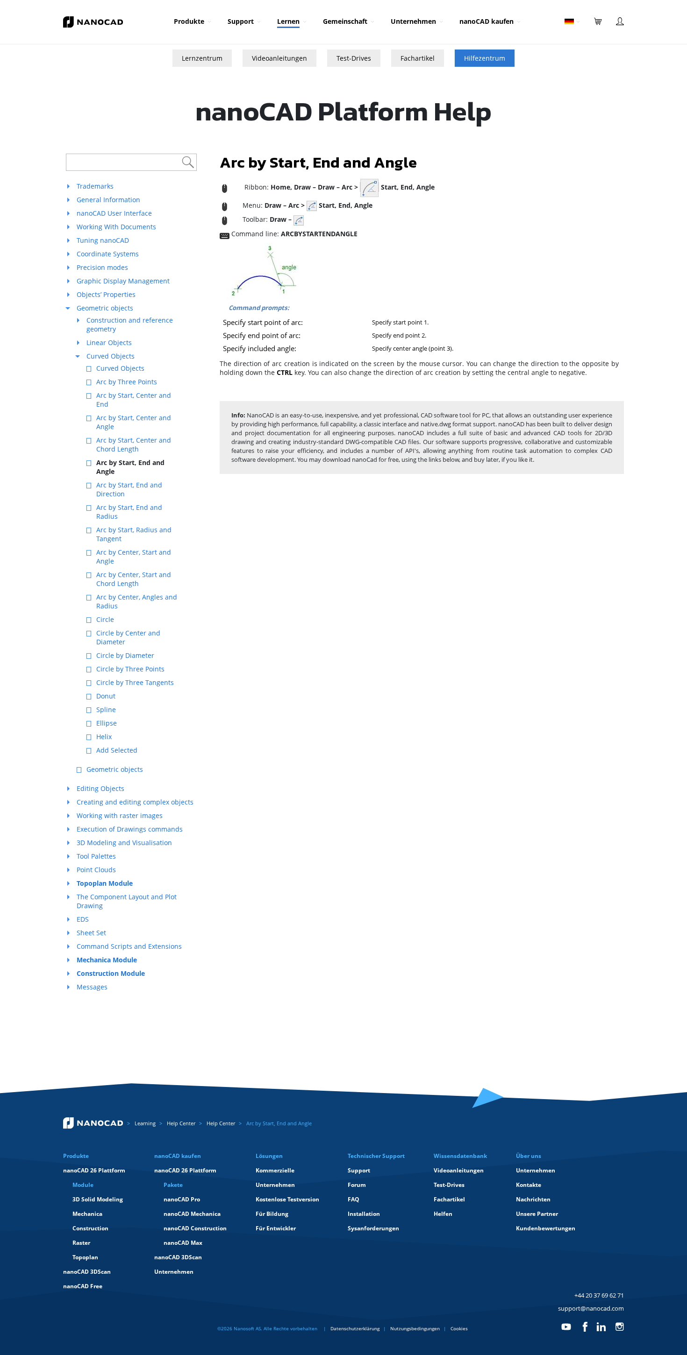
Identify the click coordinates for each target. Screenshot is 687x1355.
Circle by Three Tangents (135, 682)
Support (241, 21)
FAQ (353, 1199)
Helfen (443, 1214)
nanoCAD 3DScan (87, 1272)
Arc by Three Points (126, 381)
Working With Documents (116, 226)
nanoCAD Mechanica (192, 1214)
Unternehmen (413, 21)
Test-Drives (353, 58)
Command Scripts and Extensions (129, 946)
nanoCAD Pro (182, 1199)
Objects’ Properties (106, 294)
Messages (92, 986)
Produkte (189, 21)
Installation (364, 1214)
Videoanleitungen (279, 58)
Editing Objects (100, 788)
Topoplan (85, 1257)
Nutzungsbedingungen (415, 1328)
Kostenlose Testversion (287, 1199)
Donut (105, 696)
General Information (108, 199)
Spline (106, 709)
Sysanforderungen (373, 1228)
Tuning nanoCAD (103, 240)
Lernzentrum (202, 58)
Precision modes (102, 267)
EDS (83, 919)
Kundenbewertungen (545, 1228)
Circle (105, 619)
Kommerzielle (275, 1170)
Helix (104, 736)
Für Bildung (272, 1214)
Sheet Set (91, 932)
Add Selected (116, 750)
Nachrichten (533, 1199)
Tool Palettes (96, 856)
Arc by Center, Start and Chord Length (133, 579)
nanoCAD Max (183, 1243)
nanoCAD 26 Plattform (94, 1170)
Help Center (181, 1123)
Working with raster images (120, 815)
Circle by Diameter (125, 655)
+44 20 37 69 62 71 (599, 1295)
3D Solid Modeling (97, 1199)
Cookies (459, 1328)
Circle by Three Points (130, 668)
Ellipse (106, 723)
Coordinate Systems (108, 253)
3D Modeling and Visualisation (124, 842)
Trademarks (95, 186)
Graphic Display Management (123, 280)
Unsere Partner (537, 1214)
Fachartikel (418, 58)
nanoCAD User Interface (114, 213)
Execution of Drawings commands (130, 829)
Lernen (288, 21)
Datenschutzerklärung (354, 1328)
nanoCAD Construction (195, 1228)
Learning (145, 1123)
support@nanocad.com (591, 1308)
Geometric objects (105, 307)
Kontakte (528, 1185)
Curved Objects (110, 356)
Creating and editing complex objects (135, 801)
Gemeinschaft (345, 21)
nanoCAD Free (82, 1286)
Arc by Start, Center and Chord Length (133, 444)
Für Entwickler (276, 1228)
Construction (90, 1228)
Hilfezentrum (484, 58)
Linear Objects (109, 342)
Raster (81, 1243)
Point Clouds (96, 869)
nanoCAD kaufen (486, 21)
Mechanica (87, 1214)
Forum (357, 1185)
